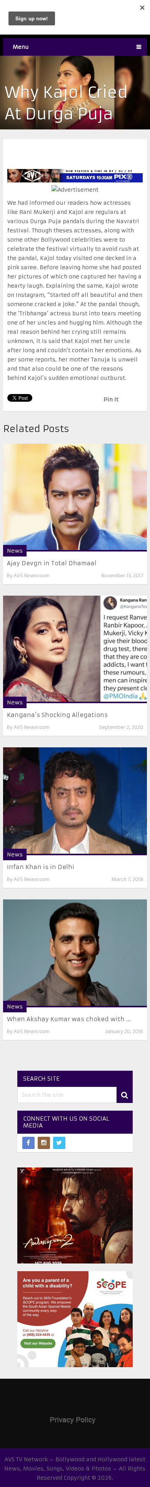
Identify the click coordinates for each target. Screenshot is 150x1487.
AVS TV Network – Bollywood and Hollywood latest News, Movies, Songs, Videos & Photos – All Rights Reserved (74, 1468)
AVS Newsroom (32, 575)
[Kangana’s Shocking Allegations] (75, 650)
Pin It (110, 399)
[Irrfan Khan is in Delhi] (75, 801)
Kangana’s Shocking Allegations (57, 715)
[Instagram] (44, 1143)
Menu (21, 46)
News (15, 550)
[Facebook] (28, 1143)
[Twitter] (59, 1143)
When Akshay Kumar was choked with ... (69, 1019)
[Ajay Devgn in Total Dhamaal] (75, 497)
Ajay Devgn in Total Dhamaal (52, 563)
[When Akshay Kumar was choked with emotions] (75, 953)
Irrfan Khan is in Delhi (40, 867)
